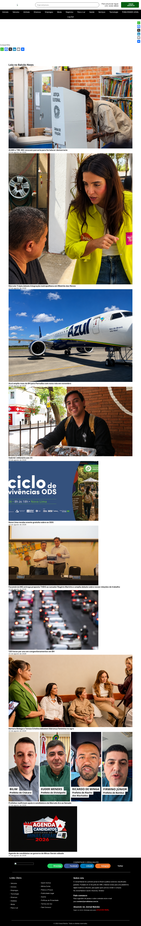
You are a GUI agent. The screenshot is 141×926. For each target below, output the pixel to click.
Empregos (49, 12)
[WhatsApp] (139, 23)
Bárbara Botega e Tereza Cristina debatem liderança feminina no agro (41, 728)
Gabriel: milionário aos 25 (20, 458)
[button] (55, 866)
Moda (59, 12)
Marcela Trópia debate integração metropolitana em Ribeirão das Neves (42, 286)
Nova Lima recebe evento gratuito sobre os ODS (31, 522)
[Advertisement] (70, 33)
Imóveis (5, 12)
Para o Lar (81, 12)
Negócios (69, 12)
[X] (139, 30)
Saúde (91, 12)
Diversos (37, 12)
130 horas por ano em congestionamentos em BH (32, 651)
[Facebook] (139, 26)
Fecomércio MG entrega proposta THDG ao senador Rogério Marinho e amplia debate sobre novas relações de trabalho (64, 587)
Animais (26, 12)
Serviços (101, 12)
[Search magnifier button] (96, 4)
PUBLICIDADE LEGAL (130, 12)
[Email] (139, 38)
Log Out (70, 17)
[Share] (139, 41)
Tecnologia (113, 12)
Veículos (16, 12)
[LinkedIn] (139, 34)
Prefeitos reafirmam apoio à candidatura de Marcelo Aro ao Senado (40, 803)
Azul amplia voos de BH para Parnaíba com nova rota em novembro (40, 383)
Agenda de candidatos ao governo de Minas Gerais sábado (36, 853)
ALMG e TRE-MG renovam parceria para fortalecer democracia (38, 150)
